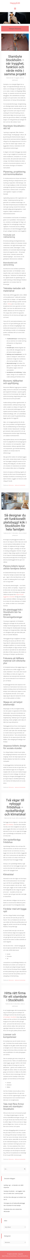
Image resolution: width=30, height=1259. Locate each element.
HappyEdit (15, 3)
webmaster (15, 80)
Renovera (11, 485)
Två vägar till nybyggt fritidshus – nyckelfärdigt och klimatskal (15, 807)
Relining (10, 304)
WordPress (25, 1256)
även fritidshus (9, 824)
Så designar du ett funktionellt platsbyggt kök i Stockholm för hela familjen (15, 522)
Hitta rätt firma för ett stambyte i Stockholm (15, 996)
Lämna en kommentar (20, 485)
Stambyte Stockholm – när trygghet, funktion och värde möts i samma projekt (15, 65)
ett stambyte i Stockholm (9, 1017)
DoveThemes (13, 1256)
